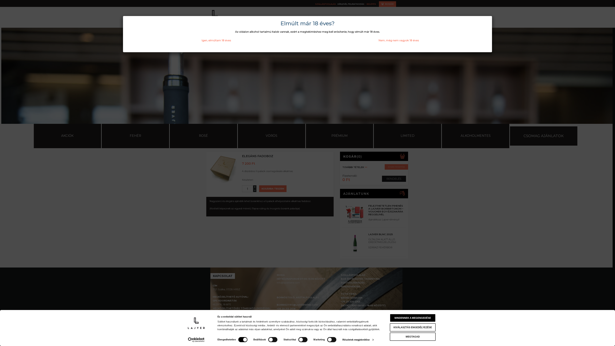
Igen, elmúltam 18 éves (216, 40)
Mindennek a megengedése (412, 318)
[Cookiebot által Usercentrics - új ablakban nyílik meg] (196, 339)
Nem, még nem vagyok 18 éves (398, 40)
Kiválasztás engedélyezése (413, 327)
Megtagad (413, 336)
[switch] (272, 339)
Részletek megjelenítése (356, 339)
